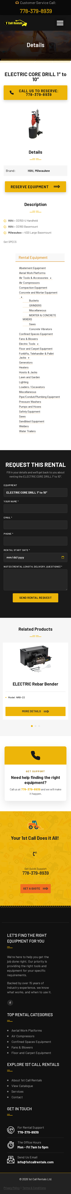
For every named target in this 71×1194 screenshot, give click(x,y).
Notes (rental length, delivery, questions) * (33, 566)
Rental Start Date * (17, 550)
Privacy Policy (12, 1187)
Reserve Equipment (30, 187)
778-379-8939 (30, 789)
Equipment (10, 485)
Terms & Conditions (34, 1187)
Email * (8, 517)
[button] (60, 22)
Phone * (8, 533)
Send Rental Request (35, 597)
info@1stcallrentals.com (35, 1162)
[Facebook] (10, 1003)
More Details (31, 711)
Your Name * (11, 501)
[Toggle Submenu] (50, 278)
